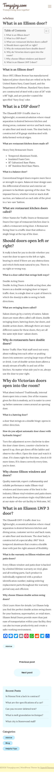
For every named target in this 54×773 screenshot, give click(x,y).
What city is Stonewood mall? (21, 721)
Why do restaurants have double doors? (25, 48)
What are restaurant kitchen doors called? (26, 41)
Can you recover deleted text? (21, 708)
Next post (27, 672)
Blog (8, 743)
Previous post (27, 662)
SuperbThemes (47, 767)
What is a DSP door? (16, 38)
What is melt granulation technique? (24, 715)
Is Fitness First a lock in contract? (23, 696)
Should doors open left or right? (22, 45)
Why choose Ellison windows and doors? (25, 58)
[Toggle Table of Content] (45, 31)
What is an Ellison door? (17, 35)
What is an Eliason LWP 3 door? (22, 62)
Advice (9, 646)
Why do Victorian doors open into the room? (25, 54)
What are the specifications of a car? (24, 702)
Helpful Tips (11, 748)
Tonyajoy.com (14, 5)
